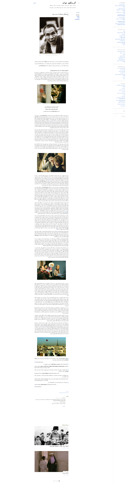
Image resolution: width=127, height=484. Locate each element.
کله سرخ (123, 91)
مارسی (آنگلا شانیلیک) (122, 59)
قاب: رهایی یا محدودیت (121, 8)
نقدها (62, 7)
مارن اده (124, 54)
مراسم (124, 78)
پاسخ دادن (64, 406)
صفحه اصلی (74, 7)
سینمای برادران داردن (122, 17)
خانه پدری (123, 88)
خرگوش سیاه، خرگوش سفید (121, 85)
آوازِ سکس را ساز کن (122, 71)
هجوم (124, 94)
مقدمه (124, 31)
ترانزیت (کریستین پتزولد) (121, 51)
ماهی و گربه (123, 96)
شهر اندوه (123, 34)
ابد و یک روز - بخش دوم (121, 104)
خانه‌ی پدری (65, 473)
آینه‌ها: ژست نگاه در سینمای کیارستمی (58, 446)
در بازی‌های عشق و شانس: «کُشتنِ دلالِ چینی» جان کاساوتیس (120, 24)
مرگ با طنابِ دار (122, 72)
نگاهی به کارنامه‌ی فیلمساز (121, 32)
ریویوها (60, 7)
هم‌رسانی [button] (77, 12)
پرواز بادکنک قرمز (122, 40)
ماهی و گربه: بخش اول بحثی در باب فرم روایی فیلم (120, 98)
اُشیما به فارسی (122, 69)
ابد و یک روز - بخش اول (121, 102)
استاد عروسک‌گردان (122, 35)
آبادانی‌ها (124, 86)
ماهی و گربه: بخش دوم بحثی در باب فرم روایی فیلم (120, 101)
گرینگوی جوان (69, 3)
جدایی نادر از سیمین (122, 89)
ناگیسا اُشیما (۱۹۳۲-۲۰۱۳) (121, 68)
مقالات (65, 7)
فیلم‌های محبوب (56, 7)
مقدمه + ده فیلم (122, 52)
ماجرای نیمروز (123, 105)
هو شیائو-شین (77, 19)
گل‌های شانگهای (122, 37)
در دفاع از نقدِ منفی (122, 4)
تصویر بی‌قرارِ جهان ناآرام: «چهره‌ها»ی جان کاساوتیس (121, 15)
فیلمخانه (78, 16)
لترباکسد (68, 7)
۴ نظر (64, 474)
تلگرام (71, 7)
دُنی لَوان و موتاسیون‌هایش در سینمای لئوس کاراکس (120, 22)
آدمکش (124, 44)
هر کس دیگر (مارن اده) (121, 57)
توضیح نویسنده (51, 7)
